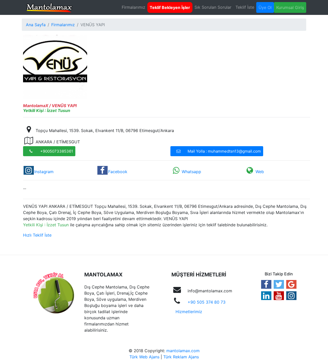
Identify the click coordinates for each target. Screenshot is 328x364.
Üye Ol (265, 7)
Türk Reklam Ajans (181, 356)
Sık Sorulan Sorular (212, 7)
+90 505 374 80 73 (206, 302)
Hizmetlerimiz (189, 311)
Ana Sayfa (36, 24)
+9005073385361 (56, 151)
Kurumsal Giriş (290, 7)
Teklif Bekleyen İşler (170, 7)
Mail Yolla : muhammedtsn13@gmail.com (224, 151)
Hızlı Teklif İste (37, 235)
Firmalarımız (133, 7)
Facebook (117, 171)
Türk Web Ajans (144, 356)
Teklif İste (244, 7)
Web (259, 171)
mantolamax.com (183, 350)
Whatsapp (191, 171)
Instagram (44, 171)
